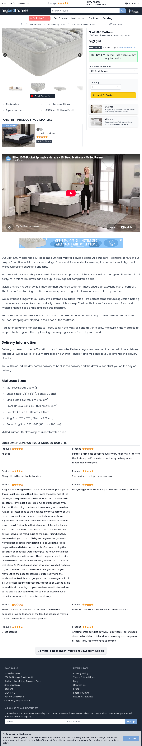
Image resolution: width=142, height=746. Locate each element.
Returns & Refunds (83, 696)
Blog (75, 681)
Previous (5, 54)
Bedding (107, 18)
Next (79, 54)
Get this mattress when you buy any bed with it (113, 56)
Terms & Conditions (84, 677)
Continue (131, 738)
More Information (127, 47)
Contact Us (23, 3)
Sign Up (131, 721)
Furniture (93, 18)
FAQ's (12, 3)
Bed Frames (60, 18)
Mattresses (77, 18)
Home (4, 3)
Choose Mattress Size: (100, 66)
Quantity (95, 82)
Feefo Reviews (81, 692)
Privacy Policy (80, 673)
